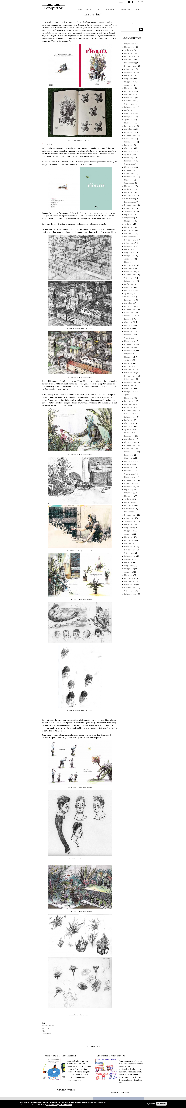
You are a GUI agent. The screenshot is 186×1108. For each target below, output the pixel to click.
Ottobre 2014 (129, 448)
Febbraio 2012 (129, 540)
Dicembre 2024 (130, 97)
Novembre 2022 (130, 170)
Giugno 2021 (129, 218)
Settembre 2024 (130, 107)
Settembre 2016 (130, 382)
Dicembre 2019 (130, 271)
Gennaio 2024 (129, 129)
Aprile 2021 (128, 224)
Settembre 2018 (130, 316)
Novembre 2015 (130, 410)
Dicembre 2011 (129, 546)
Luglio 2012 (128, 524)
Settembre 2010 (130, 594)
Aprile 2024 (128, 120)
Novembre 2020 (130, 240)
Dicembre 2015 (130, 407)
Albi (43, 1031)
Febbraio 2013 (129, 505)
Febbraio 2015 (129, 436)
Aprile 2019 (128, 293)
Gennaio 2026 (129, 59)
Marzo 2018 (128, 331)
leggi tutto (77, 1080)
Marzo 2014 (128, 467)
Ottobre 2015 (129, 414)
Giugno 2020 (129, 252)
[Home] (53, 7)
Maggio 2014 (129, 461)
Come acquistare (110, 9)
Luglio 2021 (128, 214)
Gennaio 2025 (129, 94)
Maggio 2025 (129, 82)
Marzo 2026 (128, 53)
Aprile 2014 (128, 464)
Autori (88, 9)
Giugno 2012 (129, 527)
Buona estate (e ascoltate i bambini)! (60, 1055)
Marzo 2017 (128, 363)
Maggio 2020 (129, 255)
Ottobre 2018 (129, 312)
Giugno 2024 (129, 113)
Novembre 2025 (130, 66)
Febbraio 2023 (129, 161)
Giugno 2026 (129, 44)
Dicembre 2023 (130, 132)
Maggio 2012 (129, 531)
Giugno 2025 (129, 78)
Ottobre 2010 (129, 591)
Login (121, 2)
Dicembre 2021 (130, 202)
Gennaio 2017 (129, 369)
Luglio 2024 (128, 110)
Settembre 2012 (130, 521)
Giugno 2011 (129, 565)
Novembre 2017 (130, 344)
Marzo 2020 (129, 262)
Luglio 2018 (128, 319)
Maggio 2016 (129, 391)
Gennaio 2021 (129, 233)
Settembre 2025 (130, 72)
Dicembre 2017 (129, 341)
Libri (97, 9)
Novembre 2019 (130, 274)
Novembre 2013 (130, 480)
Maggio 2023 (129, 151)
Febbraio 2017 (129, 366)
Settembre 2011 (130, 556)
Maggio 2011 (129, 569)
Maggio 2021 (129, 221)
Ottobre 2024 (129, 104)
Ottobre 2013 (129, 483)
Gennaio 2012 (129, 543)
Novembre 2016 (130, 376)
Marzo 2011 (128, 575)
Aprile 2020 (128, 259)
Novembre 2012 (130, 515)
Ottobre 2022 (129, 173)
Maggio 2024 (129, 116)
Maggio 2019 (129, 290)
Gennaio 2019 (129, 303)
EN (142, 2)
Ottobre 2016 (129, 379)
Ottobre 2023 (129, 139)
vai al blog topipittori (66, 1090)
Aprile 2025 (128, 85)
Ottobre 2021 (129, 208)
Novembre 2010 (130, 588)
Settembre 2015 (130, 417)
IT (138, 2)
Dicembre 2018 (130, 306)
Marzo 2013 (128, 502)
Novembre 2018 (130, 309)
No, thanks (161, 1104)
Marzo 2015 (128, 433)
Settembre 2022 (130, 176)
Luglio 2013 (128, 490)
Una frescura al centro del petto (111, 1055)
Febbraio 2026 (129, 56)
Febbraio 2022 (129, 195)
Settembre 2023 (130, 142)
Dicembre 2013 (130, 477)
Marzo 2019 (128, 297)
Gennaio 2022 (129, 199)
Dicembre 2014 (130, 442)
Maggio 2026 (129, 47)
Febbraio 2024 (129, 126)
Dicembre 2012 (130, 512)
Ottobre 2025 (129, 69)
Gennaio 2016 (129, 404)
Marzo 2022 (128, 192)
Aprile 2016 (128, 395)
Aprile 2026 (128, 50)
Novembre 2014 (130, 445)
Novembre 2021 (130, 205)
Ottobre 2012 (129, 518)
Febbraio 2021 (129, 230)
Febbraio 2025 (129, 91)
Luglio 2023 (128, 145)
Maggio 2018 (129, 325)
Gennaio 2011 (129, 581)
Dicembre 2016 (130, 372)
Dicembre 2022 (130, 167)
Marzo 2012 (128, 537)
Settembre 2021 (130, 211)
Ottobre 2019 (129, 278)
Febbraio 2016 (129, 401)
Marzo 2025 (128, 88)
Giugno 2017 (129, 354)
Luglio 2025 (128, 75)
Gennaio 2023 (129, 164)
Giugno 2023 (129, 148)
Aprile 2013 (128, 499)
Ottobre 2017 (129, 347)
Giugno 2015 (129, 423)
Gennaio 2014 (129, 474)
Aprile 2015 (128, 429)
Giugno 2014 (129, 458)
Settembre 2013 (130, 486)
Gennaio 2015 (129, 439)
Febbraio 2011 (129, 578)
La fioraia (78, 22)
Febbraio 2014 (129, 471)
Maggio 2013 (129, 496)
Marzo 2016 (128, 398)
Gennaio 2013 (129, 509)
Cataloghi (138, 9)
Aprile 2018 (128, 328)
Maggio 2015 (129, 426)
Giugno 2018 (129, 322)
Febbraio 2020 (129, 265)
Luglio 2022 (128, 180)
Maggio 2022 (129, 186)
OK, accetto (150, 1104)
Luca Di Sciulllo (48, 1025)
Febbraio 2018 (129, 335)
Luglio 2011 (128, 562)
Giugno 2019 (129, 287)
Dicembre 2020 (130, 237)
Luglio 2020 (129, 249)
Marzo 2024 (128, 123)
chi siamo (78, 9)
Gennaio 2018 (129, 338)
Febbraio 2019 (129, 300)
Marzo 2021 (128, 227)
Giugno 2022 (129, 183)
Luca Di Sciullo (105, 22)
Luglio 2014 (128, 455)
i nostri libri (46, 1034)
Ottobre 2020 (129, 243)
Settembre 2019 (130, 281)
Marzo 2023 (128, 157)
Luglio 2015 (128, 420)
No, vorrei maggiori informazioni (59, 1105)
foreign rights (126, 9)
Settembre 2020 (130, 246)
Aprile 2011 (128, 572)
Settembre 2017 (130, 350)
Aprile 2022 (128, 189)
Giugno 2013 (129, 493)
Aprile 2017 (128, 360)
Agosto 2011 (128, 559)
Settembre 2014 (130, 452)
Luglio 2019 (128, 284)
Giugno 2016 (129, 388)
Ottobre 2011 (129, 553)
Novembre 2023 (130, 135)
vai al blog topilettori (119, 1093)
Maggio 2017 (129, 357)
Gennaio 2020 (129, 268)
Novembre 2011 (130, 550)
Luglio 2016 (128, 385)
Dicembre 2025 (130, 63)
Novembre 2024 (130, 101)
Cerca (141, 29)
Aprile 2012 (128, 534)
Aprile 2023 (128, 154)
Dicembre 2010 (130, 584)
